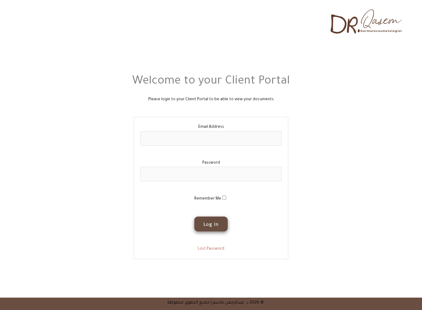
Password (211, 163)
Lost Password (211, 249)
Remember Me (208, 199)
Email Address (211, 127)
